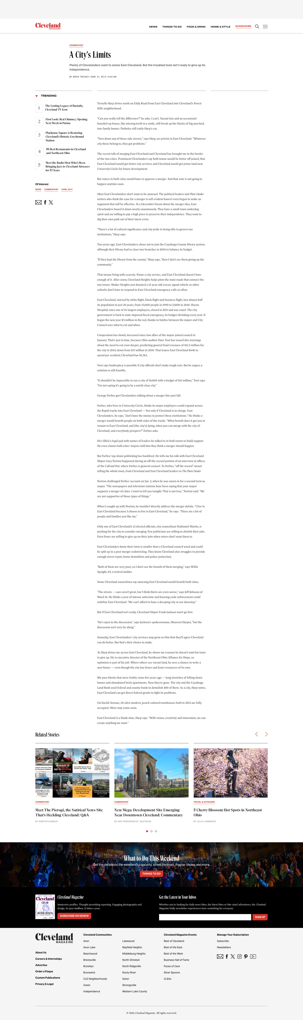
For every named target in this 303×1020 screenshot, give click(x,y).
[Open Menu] (265, 27)
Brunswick (89, 972)
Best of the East (173, 947)
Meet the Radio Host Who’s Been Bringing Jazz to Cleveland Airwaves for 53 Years (68, 167)
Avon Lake (89, 947)
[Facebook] (227, 956)
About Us (40, 952)
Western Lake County (134, 991)
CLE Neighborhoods (95, 978)
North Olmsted (131, 960)
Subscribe (243, 26)
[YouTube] (253, 956)
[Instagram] (239, 956)
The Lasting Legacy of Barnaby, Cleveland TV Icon (64, 108)
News (153, 26)
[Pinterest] (246, 956)
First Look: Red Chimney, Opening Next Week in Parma (66, 121)
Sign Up (260, 917)
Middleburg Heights (134, 953)
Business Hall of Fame (176, 960)
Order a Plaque (44, 971)
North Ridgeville (131, 966)
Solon (125, 978)
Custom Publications (47, 977)
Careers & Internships (48, 958)
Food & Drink (196, 26)
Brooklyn (88, 966)
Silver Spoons (172, 972)
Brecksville (89, 960)
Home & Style (220, 26)
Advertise (41, 965)
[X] (233, 956)
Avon (86, 941)
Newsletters (224, 947)
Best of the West (173, 953)
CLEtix (167, 978)
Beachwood (90, 953)
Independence (91, 991)
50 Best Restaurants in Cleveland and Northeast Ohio (66, 151)
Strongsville (129, 985)
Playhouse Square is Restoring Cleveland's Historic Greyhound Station (65, 137)
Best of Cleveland (174, 941)
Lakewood (128, 941)
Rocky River (129, 972)
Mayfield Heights (132, 947)
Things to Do (172, 26)
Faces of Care (172, 966)
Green (86, 985)
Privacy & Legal (44, 984)
